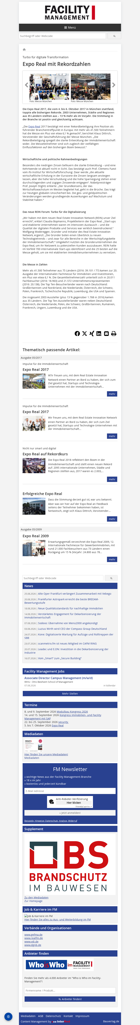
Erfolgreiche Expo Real (42, 493)
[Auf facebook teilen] (77, 335)
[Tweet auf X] (84, 335)
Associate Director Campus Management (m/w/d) (58, 678)
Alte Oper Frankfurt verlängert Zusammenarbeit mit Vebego (67, 593)
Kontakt (68, 1016)
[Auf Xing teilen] (92, 335)
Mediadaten (31, 758)
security (63, 722)
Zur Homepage (33, 901)
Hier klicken (74, 802)
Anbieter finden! (71, 999)
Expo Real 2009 (36, 535)
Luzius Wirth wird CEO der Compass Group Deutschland (65, 628)
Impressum (82, 1016)
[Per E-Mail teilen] (106, 333)
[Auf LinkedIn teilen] (99, 335)
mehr (112, 394)
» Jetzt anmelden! (70, 813)
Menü (72, 27)
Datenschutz (53, 1016)
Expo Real (34, 126)
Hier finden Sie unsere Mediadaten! (46, 754)
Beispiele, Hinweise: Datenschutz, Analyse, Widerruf (50, 820)
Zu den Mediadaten (36, 897)
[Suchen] (114, 36)
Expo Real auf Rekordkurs (45, 454)
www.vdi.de (31, 941)
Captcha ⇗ (84, 806)
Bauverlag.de (111, 1021)
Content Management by (36, 1021)
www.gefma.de (33, 934)
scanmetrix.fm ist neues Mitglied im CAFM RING (60, 643)
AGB (40, 1016)
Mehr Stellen (70, 693)
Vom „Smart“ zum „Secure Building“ (52, 658)
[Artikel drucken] (113, 333)
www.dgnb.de (32, 945)
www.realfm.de (33, 938)
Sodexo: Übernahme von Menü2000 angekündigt (61, 623)
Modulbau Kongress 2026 (72, 711)
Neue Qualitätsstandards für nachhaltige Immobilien (63, 608)
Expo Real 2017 (36, 369)
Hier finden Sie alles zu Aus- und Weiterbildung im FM (57, 919)
